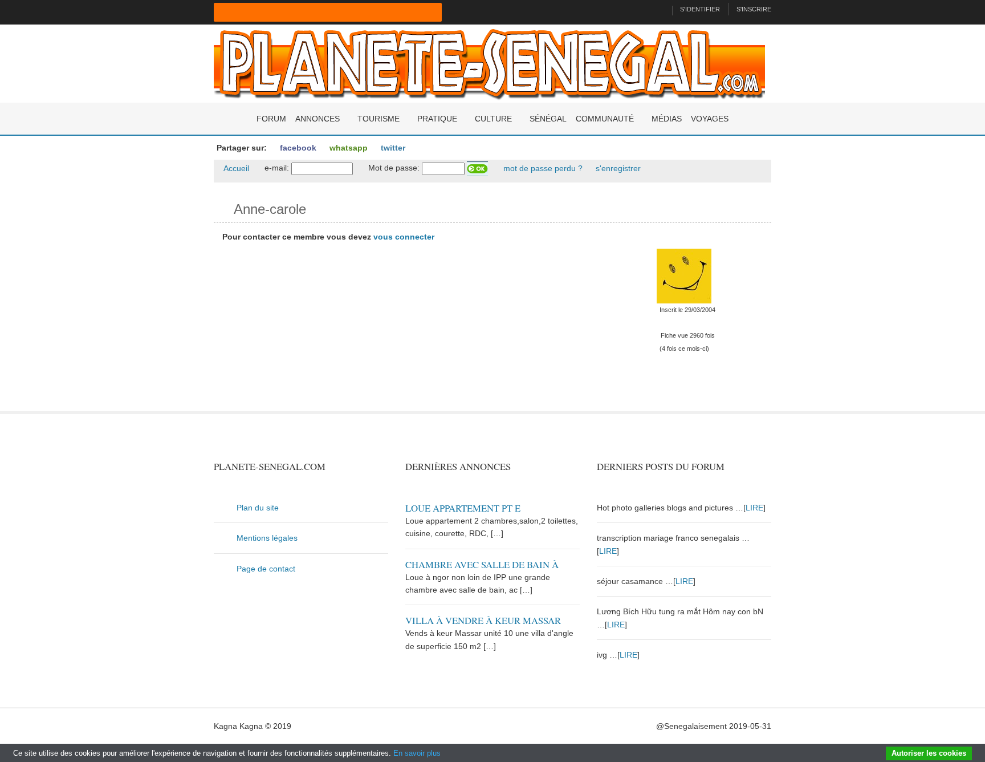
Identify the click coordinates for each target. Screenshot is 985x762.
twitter (391, 147)
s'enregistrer (617, 168)
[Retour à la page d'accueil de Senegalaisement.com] (659, 9)
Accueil (235, 168)
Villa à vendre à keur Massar (483, 620)
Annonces (317, 118)
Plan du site (258, 507)
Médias (667, 118)
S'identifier (700, 9)
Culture (493, 118)
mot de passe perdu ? (542, 168)
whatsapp (347, 147)
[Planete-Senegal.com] (489, 62)
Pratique (437, 118)
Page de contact (266, 568)
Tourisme (378, 118)
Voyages (709, 118)
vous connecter (403, 236)
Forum (271, 118)
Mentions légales (267, 537)
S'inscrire (753, 9)
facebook (297, 147)
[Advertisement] (397, 331)
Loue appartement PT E (462, 507)
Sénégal (548, 118)
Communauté (605, 118)
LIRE (754, 507)
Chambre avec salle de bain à (482, 564)
